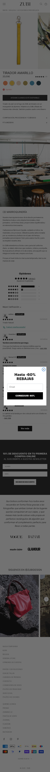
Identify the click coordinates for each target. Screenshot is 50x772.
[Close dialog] (43, 369)
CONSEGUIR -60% (25, 396)
